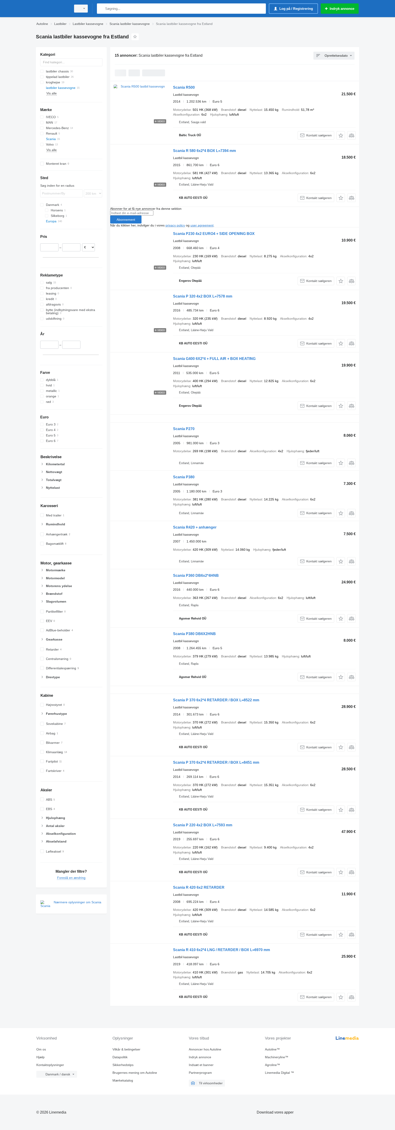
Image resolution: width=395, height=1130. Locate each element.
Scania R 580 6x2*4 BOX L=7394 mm (204, 151)
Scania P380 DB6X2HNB (194, 634)
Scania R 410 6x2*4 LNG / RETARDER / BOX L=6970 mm (221, 950)
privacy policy (175, 225)
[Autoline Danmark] (52, 8)
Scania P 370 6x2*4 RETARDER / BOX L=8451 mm (216, 762)
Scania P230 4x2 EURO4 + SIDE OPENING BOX (214, 234)
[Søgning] (101, 8)
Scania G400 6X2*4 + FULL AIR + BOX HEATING (214, 359)
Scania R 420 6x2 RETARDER (198, 887)
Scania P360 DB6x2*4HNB (196, 575)
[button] (340, 135)
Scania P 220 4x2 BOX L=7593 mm (202, 825)
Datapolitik (120, 1057)
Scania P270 (184, 429)
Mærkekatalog (122, 1080)
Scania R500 (184, 87)
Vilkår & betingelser (126, 1049)
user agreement (202, 225)
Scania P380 (184, 477)
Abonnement (126, 219)
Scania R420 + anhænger (194, 527)
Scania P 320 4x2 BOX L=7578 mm (202, 296)
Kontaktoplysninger (50, 1065)
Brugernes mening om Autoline (134, 1072)
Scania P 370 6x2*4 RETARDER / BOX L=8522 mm (216, 700)
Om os (41, 1049)
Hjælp (40, 1057)
